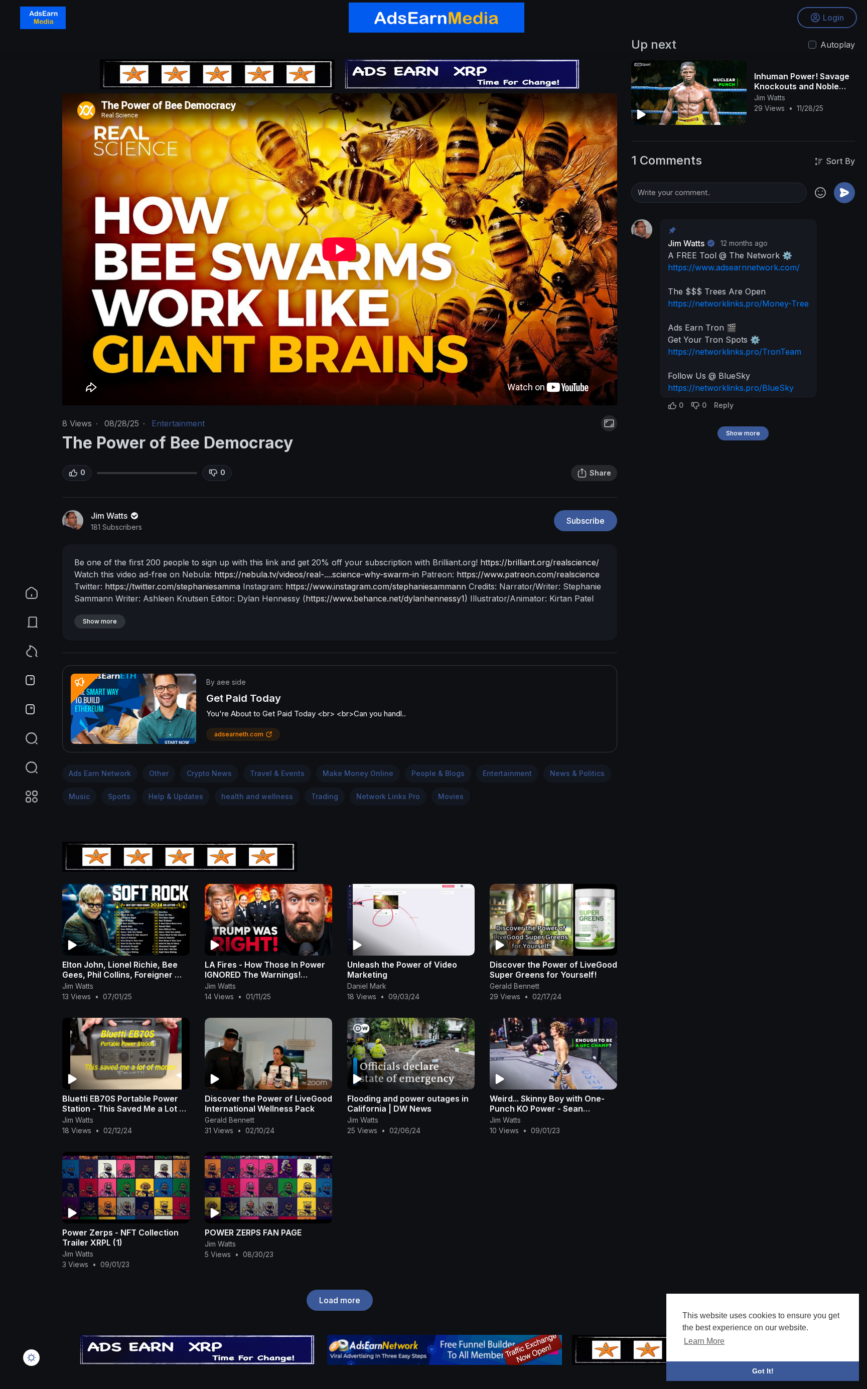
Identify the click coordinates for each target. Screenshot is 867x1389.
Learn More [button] (704, 1341)
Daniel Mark (366, 986)
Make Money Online (358, 773)
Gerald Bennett (514, 986)
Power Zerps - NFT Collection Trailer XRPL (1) (120, 1237)
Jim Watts (110, 516)
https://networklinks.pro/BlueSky (731, 388)
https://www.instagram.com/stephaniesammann (375, 586)
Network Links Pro (388, 796)
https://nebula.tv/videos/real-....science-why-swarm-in (316, 574)
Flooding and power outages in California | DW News (408, 1104)
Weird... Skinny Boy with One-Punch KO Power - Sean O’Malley (547, 1109)
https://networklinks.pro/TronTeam (734, 352)
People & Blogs (438, 773)
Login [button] (833, 18)
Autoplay (837, 45)
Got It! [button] (763, 1371)
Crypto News (209, 773)
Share (600, 473)
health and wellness (257, 796)
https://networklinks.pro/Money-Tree (738, 303)
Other (159, 773)
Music (79, 796)
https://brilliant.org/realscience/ (539, 562)
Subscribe (585, 521)
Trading (324, 796)
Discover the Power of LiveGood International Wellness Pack (268, 1104)
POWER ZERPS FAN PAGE (253, 1232)
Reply (724, 405)
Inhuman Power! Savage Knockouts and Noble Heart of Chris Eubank (801, 86)
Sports (119, 796)
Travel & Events (277, 773)
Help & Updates (176, 796)
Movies (451, 796)
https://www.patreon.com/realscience (528, 574)
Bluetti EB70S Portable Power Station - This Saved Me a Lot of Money (125, 1109)
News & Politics (577, 773)
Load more (339, 1300)
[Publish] (844, 192)
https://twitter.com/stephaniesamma (172, 586)
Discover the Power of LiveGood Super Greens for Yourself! (553, 970)
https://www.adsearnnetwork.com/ (734, 267)
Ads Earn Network (100, 773)
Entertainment (178, 423)
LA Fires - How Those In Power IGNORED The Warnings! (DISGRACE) (265, 975)
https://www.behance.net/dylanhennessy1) (387, 598)
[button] (25, 767)
